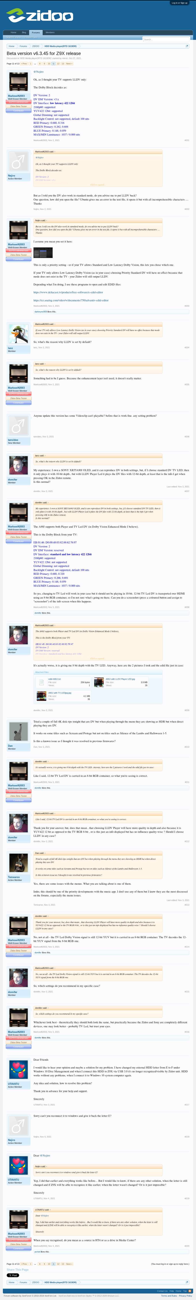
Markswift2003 (16, 95)
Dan (10, 745)
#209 (187, 710)
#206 (187, 436)
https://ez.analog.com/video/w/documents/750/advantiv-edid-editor (71, 300)
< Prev (24, 63)
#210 (187, 747)
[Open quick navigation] (187, 46)
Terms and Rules (169, 1296)
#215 (187, 991)
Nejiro (11, 175)
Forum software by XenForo (30, 1296)
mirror (65, 58)
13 (63, 63)
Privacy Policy (185, 1296)
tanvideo (13, 440)
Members (50, 32)
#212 (187, 841)
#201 (187, 140)
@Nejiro (38, 71)
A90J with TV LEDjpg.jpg (59, 693)
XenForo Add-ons (67, 1296)
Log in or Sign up (179, 3)
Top (185, 1291)
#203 (187, 306)
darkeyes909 (41, 311)
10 (49, 63)
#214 (187, 947)
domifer (12, 479)
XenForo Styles (84, 1296)
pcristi (37, 1252)
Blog (24, 32)
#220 (187, 1246)
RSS (190, 1291)
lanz (10, 348)
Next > (69, 63)
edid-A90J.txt (54, 679)
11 (53, 63)
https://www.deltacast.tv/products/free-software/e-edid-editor (68, 292)
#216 (187, 1032)
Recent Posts (31, 37)
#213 (187, 905)
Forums (36, 32)
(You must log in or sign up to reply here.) (170, 1264)
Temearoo (14, 877)
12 (58, 63)
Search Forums (13, 37)
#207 (187, 491)
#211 (187, 782)
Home (13, 32)
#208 (187, 607)
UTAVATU (13, 1083)
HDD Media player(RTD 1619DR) (35, 58)
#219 (187, 1198)
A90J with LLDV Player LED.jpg (120, 679)
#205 (187, 384)
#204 (187, 347)
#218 (187, 1137)
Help (172, 1291)
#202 (187, 209)
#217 (187, 1105)
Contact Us (162, 1291)
